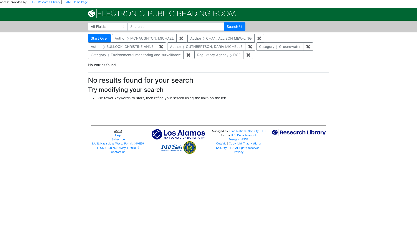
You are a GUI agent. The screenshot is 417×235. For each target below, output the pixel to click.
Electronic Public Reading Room (162, 13)
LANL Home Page (76, 2)
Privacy (238, 152)
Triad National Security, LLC (247, 131)
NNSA (245, 139)
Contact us (118, 152)
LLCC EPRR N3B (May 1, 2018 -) (118, 147)
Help (118, 135)
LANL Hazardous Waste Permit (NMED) (118, 143)
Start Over (99, 38)
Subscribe (118, 139)
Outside (221, 143)
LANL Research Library (45, 2)
